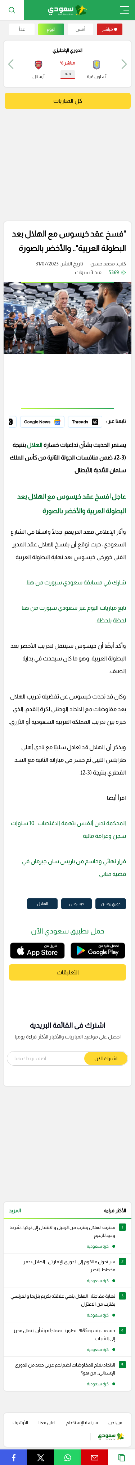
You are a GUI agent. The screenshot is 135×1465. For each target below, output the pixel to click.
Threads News (85, 421)
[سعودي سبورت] (67, 10)
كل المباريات (67, 101)
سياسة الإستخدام (82, 1422)
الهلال (34, 445)
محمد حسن (102, 263)
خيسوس (76, 904)
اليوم (51, 29)
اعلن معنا (47, 1422)
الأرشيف (20, 1422)
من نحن (115, 1422)
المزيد (15, 1210)
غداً (22, 29)
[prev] (124, 64)
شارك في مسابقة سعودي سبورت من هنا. (76, 582)
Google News (49, 421)
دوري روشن (111, 904)
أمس (80, 29)
